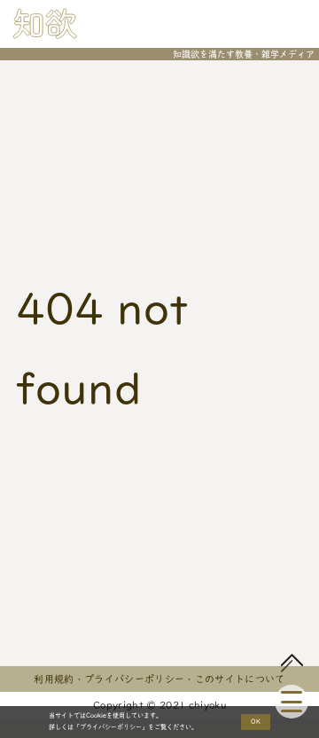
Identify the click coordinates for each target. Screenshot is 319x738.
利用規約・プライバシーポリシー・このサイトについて (159, 679)
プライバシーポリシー (111, 727)
